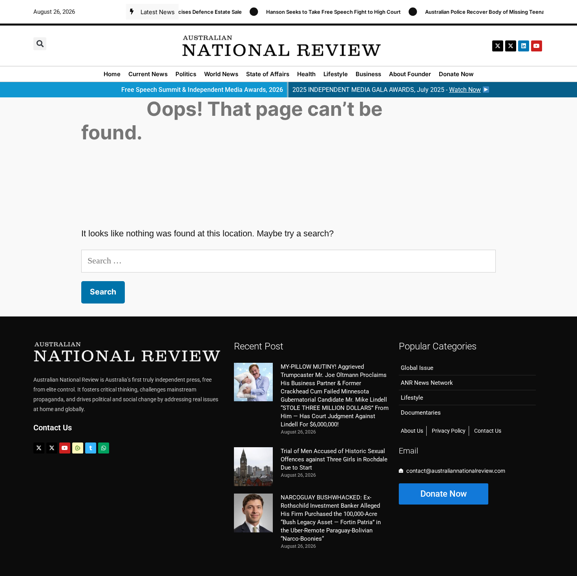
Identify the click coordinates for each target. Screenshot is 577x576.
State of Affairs (267, 74)
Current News (148, 74)
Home (112, 74)
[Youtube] (64, 448)
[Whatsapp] (103, 448)
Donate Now (456, 74)
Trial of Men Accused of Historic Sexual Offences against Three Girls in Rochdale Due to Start (334, 459)
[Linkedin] (523, 45)
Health (306, 74)
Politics (185, 74)
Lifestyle (335, 74)
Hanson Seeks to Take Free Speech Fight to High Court (326, 12)
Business (368, 74)
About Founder (410, 74)
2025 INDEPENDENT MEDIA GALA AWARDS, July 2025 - (386, 89)
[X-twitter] (497, 45)
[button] (39, 43)
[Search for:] (288, 260)
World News (221, 74)
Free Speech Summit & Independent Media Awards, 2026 (202, 89)
